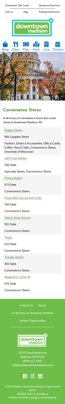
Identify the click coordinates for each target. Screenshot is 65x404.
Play (26, 49)
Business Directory (49, 5)
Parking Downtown (49, 11)
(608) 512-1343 (32, 361)
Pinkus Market (13, 178)
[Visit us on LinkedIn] (40, 376)
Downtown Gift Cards (17, 5)
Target (8, 237)
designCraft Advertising (43, 397)
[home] (32, 27)
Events (58, 49)
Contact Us (26, 305)
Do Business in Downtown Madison (33, 312)
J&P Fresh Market (16, 158)
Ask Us (9, 11)
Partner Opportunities (32, 320)
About (42, 305)
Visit (36, 49)
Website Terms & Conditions (32, 393)
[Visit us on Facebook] (25, 376)
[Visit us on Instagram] (33, 376)
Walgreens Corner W (17, 277)
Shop (5, 49)
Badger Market (14, 130)
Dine (15, 49)
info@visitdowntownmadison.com (32, 365)
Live (46, 49)
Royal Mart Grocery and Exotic (23, 197)
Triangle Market (14, 257)
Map (26, 11)
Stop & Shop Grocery (18, 217)
